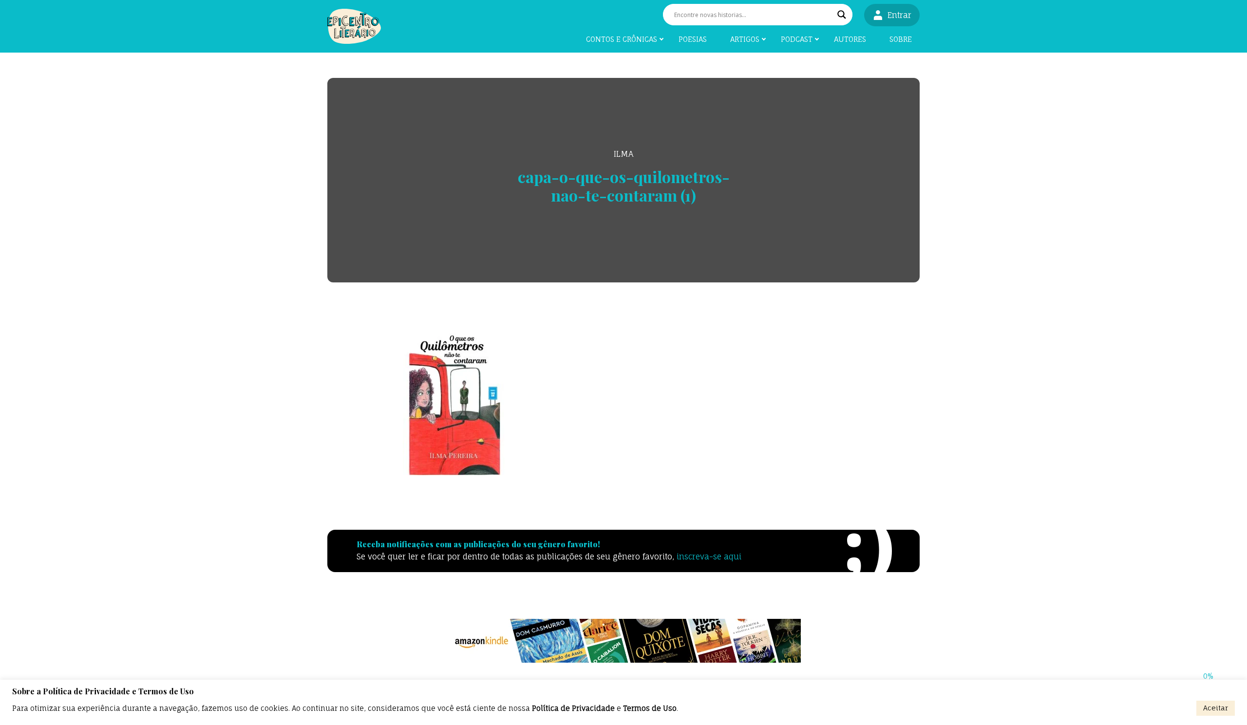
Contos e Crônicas (621, 39)
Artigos (744, 39)
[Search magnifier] (842, 14)
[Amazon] (623, 641)
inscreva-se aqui (709, 556)
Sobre (900, 39)
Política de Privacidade (573, 708)
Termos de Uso (650, 708)
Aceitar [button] (1215, 708)
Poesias (693, 39)
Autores (850, 39)
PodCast (796, 39)
